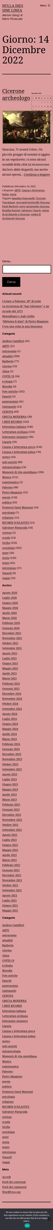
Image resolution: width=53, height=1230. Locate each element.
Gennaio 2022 (11, 870)
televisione (9, 568)
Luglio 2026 (9, 597)
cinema (7, 366)
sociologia (8, 548)
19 (33, 115)
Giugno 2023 (10, 784)
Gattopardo (9, 406)
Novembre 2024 (12, 698)
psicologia (8, 512)
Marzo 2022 (9, 860)
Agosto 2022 (9, 835)
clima (5, 371)
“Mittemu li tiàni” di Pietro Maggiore (25, 321)
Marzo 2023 (9, 799)
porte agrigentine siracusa (34, 206)
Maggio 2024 (10, 729)
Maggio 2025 (10, 668)
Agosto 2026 (9, 592)
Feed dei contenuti (14, 1182)
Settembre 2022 (12, 830)
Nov (34, 123)
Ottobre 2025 (10, 643)
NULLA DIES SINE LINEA (12, 8)
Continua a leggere (37, 174)
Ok (27, 1225)
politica (7, 502)
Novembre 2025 (12, 638)
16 (45, 111)
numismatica (10, 482)
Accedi (6, 1177)
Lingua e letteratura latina (18, 452)
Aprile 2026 (9, 613)
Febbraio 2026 (11, 623)
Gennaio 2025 (11, 688)
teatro (6, 563)
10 (48, 106)
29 (42, 119)
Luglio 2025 (9, 658)
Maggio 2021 (10, 910)
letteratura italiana (14, 426)
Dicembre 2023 (11, 754)
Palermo (7, 487)
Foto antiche (10, 391)
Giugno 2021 (10, 905)
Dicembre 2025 (11, 633)
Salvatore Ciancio (31, 210)
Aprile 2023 (9, 794)
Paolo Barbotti (10, 206)
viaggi (6, 578)
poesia (6, 497)
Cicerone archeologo (16, 94)
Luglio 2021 (9, 900)
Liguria (6, 442)
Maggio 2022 (10, 850)
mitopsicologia (11, 467)
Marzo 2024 (9, 739)
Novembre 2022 (12, 819)
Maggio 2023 (10, 789)
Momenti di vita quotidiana (19, 472)
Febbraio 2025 (11, 683)
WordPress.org (11, 1192)
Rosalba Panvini (11, 210)
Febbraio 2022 (11, 865)
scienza (7, 532)
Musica (6, 477)
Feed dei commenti (14, 1187)
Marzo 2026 (9, 618)
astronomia (9, 351)
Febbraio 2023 (11, 804)
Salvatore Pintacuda (14, 527)
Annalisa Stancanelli (23, 198)
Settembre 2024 (12, 709)
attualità (7, 356)
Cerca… (7, 261)
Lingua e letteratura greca (18, 447)
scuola (6, 537)
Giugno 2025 (10, 663)
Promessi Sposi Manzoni (17, 507)
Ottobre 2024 (10, 703)
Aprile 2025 (9, 673)
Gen (49, 123)
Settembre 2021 (12, 890)
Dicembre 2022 (11, 814)
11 (51, 106)
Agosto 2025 (9, 653)
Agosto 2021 (9, 895)
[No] (49, 1219)
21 (39, 115)
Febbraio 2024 (11, 744)
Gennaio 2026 (11, 628)
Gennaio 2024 (11, 749)
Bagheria (8, 361)
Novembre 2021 (12, 880)
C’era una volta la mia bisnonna (22, 326)
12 (33, 111)
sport (5, 553)
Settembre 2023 (12, 769)
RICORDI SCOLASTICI (15, 522)
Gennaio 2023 (11, 809)
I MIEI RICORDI (12, 421)
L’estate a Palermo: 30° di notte (21, 301)
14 (39, 111)
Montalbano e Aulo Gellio (18, 316)
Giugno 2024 (10, 724)
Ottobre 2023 (10, 764)
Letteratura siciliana (15, 432)
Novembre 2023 (12, 759)
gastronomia (10, 401)
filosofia (7, 386)
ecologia (7, 381)
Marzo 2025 (9, 678)
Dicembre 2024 (11, 693)
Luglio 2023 (9, 779)
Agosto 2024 (9, 714)
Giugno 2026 (10, 603)
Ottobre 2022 (10, 824)
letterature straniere (15, 437)
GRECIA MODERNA (14, 416)
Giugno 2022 (10, 845)
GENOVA (7, 411)
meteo (6, 457)
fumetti (6, 396)
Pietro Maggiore (12, 492)
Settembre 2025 (12, 648)
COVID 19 (8, 376)
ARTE (17, 190)
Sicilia (6, 543)
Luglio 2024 (9, 719)
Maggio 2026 (10, 608)
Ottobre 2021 (10, 885)
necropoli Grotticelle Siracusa (33, 202)
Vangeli (7, 573)
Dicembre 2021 (11, 875)
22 (42, 115)
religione (8, 517)
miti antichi (9, 462)
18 (51, 111)
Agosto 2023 (9, 774)
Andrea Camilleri (13, 341)
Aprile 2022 (9, 855)
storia (13, 194)
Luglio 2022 (9, 840)
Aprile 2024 (9, 734)
